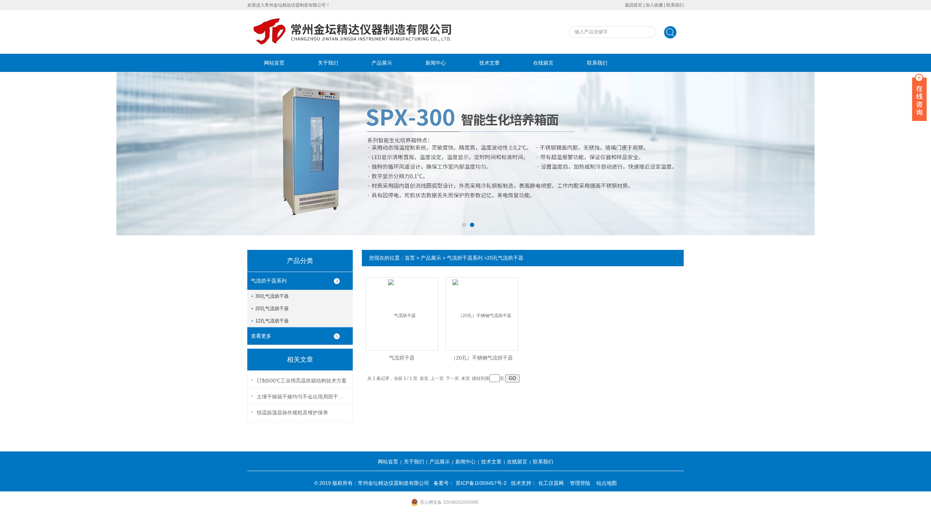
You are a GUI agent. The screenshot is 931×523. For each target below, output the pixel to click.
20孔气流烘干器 (272, 308)
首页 (410, 258)
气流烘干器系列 (269, 281)
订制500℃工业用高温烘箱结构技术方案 (302, 381)
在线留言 (543, 63)
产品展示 (382, 63)
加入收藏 (654, 5)
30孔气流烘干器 (272, 296)
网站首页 (274, 63)
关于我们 (328, 63)
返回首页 (633, 5)
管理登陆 (580, 483)
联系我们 (675, 5)
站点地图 (606, 483)
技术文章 (489, 63)
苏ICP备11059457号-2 (481, 483)
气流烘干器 (402, 358)
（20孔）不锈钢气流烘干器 (482, 358)
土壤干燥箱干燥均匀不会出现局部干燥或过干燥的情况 (302, 397)
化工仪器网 (551, 483)
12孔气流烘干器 (272, 321)
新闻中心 (435, 63)
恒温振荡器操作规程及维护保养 (292, 412)
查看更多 (261, 336)
